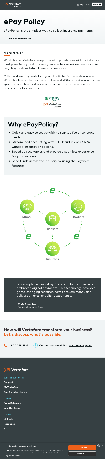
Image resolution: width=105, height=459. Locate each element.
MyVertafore (11, 387)
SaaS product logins (15, 392)
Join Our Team (12, 408)
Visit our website (17, 38)
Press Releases (12, 403)
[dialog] (52, 451)
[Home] (12, 5)
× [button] (102, 446)
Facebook (9, 423)
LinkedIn (8, 419)
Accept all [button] (82, 447)
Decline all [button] (82, 454)
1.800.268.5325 (18, 345)
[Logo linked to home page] (16, 370)
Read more (58, 453)
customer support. (80, 345)
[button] (36, 455)
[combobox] (98, 445)
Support (8, 382)
